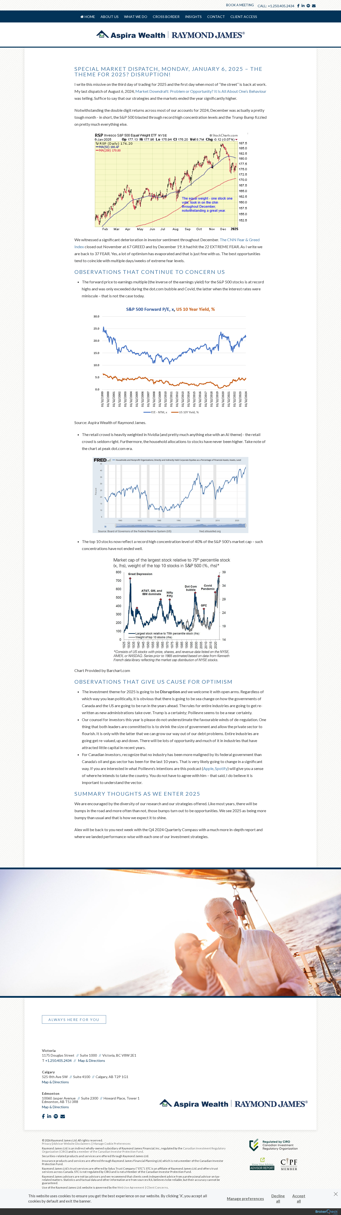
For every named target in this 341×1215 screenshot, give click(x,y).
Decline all (278, 1198)
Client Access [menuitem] (243, 16)
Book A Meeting (240, 5)
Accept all (298, 1198)
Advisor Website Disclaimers (72, 1143)
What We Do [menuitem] (135, 16)
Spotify (221, 768)
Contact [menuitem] (216, 16)
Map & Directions (91, 1060)
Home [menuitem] (90, 16)
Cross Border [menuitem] (166, 16)
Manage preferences (245, 1198)
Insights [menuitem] (193, 16)
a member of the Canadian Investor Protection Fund (110, 1151)
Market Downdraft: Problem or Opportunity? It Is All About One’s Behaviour (200, 91)
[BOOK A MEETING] (44, 1038)
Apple (208, 768)
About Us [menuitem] (110, 16)
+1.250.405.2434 (281, 6)
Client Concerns (157, 1187)
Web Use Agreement (131, 1187)
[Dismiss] (336, 1194)
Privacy (46, 1143)
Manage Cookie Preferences (112, 1143)
